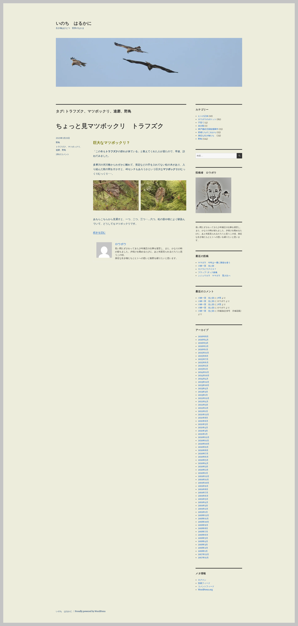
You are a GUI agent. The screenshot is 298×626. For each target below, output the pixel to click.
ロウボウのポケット (207, 119)
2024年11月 (203, 372)
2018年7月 (203, 531)
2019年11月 (203, 479)
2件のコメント (62, 154)
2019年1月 (203, 512)
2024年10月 (203, 375)
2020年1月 (203, 473)
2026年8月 (203, 336)
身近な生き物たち (207, 135)
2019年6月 (203, 496)
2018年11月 (203, 518)
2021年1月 (203, 434)
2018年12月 (203, 515)
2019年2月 (203, 509)
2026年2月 (203, 346)
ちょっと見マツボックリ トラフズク (110, 126)
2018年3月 (203, 544)
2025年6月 (203, 362)
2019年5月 (203, 499)
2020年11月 (203, 440)
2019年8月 (203, 489)
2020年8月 (203, 450)
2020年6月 (203, 456)
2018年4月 (203, 541)
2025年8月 (203, 356)
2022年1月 (203, 411)
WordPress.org (205, 589)
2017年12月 (203, 554)
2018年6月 (203, 535)
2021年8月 (203, 417)
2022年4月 (203, 401)
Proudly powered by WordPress (90, 611)
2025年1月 (203, 369)
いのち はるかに (74, 23)
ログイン (202, 580)
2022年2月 (203, 408)
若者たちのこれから (207, 132)
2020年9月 (203, 447)
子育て (201, 122)
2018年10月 (203, 522)
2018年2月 (203, 548)
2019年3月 (203, 505)
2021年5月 (203, 424)
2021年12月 (203, 414)
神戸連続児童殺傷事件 (208, 129)
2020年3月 (203, 466)
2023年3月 (203, 391)
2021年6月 (203, 421)
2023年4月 (203, 388)
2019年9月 (203, 486)
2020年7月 (203, 453)
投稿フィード (204, 583)
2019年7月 (203, 492)
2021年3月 (203, 430)
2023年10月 (203, 385)
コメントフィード (206, 586)
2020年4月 (203, 463)
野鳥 (58, 142)
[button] (116, 196)
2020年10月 (203, 443)
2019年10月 (203, 483)
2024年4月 (203, 378)
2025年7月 (203, 359)
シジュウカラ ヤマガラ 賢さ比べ (214, 275)
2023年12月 (203, 382)
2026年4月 (203, 339)
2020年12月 (203, 437)
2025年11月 (203, 352)
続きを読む (99, 232)
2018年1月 (203, 551)
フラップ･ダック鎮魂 (207, 272)
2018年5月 (203, 538)
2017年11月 (203, 557)
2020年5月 (203, 460)
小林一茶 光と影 (206, 266)
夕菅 (219, 298)
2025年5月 (203, 365)
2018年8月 (203, 528)
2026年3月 (203, 343)
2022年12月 (203, 398)
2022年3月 (203, 404)
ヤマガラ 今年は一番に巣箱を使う (214, 262)
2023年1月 (203, 395)
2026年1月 (203, 349)
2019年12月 (203, 476)
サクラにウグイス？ (207, 269)
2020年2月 (203, 469)
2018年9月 (203, 525)
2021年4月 (203, 427)
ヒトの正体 (203, 116)
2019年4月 (203, 502)
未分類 (201, 126)
